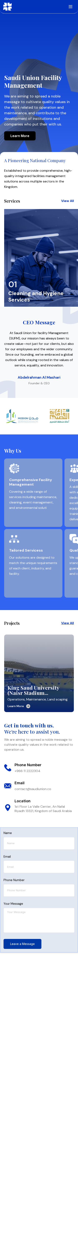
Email (7, 856)
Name (8, 833)
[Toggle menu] (70, 6)
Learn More (19, 136)
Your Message (13, 904)
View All (67, 201)
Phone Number (14, 880)
